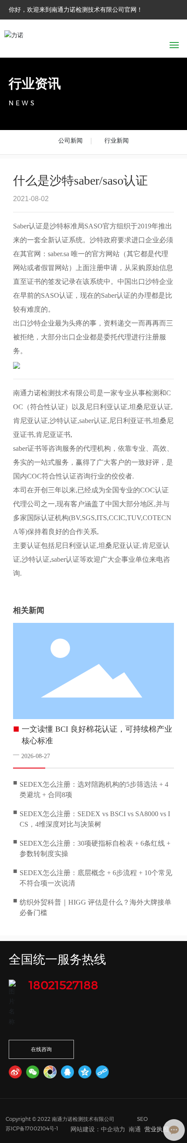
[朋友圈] (50, 1071)
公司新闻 (70, 140)
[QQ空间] (84, 1071)
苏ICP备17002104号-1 (32, 1128)
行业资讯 (35, 83)
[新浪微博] (15, 1071)
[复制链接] (102, 1071)
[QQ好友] (67, 1071)
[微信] (32, 1071)
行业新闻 (116, 140)
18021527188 (63, 985)
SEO (142, 1119)
